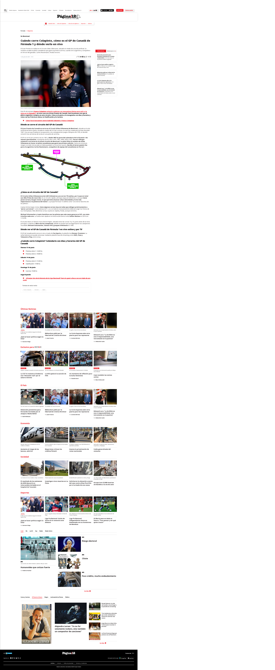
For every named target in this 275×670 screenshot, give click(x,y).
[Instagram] (12, 658)
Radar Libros (48, 531)
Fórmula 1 (37, 289)
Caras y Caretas (25, 597)
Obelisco (90, 23)
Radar (41, 531)
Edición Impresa (13, 10)
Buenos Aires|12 (77, 10)
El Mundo (61, 10)
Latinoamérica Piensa (56, 597)
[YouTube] (18, 658)
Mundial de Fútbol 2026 (23, 10)
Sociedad (44, 10)
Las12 (31, 531)
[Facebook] (10, 658)
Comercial (128, 653)
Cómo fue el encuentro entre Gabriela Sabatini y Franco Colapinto (50, 121)
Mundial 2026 (51, 23)
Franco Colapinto (27, 289)
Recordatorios (68, 10)
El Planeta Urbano (37, 597)
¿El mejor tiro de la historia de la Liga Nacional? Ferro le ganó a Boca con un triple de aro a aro (56, 279)
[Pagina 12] (68, 17)
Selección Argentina (61, 23)
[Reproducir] (101, 10)
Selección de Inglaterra (73, 23)
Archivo (53, 663)
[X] (14, 658)
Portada (23, 31)
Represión (83, 23)
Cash (22, 531)
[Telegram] (20, 658)
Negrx (46, 597)
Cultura (49, 10)
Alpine (43, 289)
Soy (36, 531)
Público (67, 597)
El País (32, 10)
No (26, 531)
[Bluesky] (16, 658)
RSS (133, 653)
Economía (38, 10)
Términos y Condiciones (81, 663)
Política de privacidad (68, 663)
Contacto (59, 663)
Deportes (55, 10)
